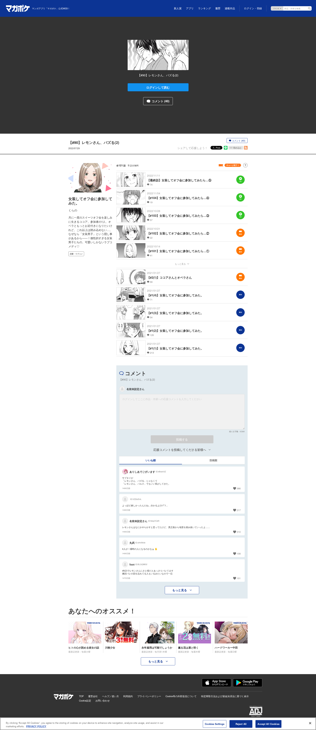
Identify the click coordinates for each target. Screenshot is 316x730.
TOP (81, 696)
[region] (158, 723)
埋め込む (237, 147)
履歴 (217, 8)
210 (239, 531)
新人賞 (178, 8)
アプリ (190, 8)
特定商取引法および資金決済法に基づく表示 (225, 696)
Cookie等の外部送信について (181, 696)
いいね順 (151, 460)
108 (239, 553)
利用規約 (128, 696)
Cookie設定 (85, 700)
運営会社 (93, 696)
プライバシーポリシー (149, 696)
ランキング (204, 8)
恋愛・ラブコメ (76, 254)
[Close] (310, 723)
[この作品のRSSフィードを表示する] (246, 148)
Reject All (241, 724)
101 (239, 578)
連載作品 (230, 8)
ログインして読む (158, 87)
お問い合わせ (102, 700)
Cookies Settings (214, 724)
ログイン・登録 (253, 8)
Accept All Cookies (268, 724)
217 (239, 510)
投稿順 (213, 460)
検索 (309, 8)
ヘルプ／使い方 (110, 696)
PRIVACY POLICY (36, 726)
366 (239, 488)
